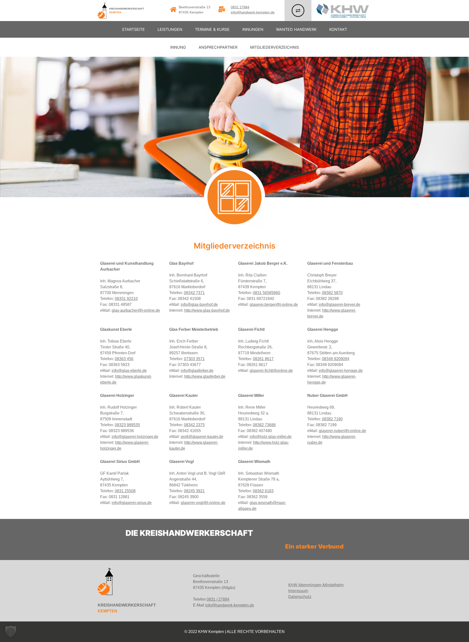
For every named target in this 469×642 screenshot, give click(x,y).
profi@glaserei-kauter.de (202, 437)
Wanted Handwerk (296, 29)
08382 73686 (264, 425)
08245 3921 (194, 491)
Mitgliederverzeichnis (274, 47)
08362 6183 (263, 491)
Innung (178, 47)
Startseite (133, 29)
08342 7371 (194, 293)
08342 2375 (194, 425)
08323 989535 (127, 425)
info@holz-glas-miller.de (271, 437)
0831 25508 (125, 491)
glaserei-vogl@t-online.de (203, 503)
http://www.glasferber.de (204, 376)
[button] (10, 631)
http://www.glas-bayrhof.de (207, 310)
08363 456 (124, 359)
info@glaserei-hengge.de (341, 370)
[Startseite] (102, 10)
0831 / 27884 (218, 599)
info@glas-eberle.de (129, 370)
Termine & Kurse (212, 29)
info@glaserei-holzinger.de (135, 437)
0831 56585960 (266, 293)
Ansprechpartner (218, 47)
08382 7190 (332, 419)
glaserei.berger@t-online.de (274, 304)
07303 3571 (194, 359)
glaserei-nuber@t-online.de (342, 431)
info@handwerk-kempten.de (253, 12)
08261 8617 (263, 359)
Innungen (252, 29)
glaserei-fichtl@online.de (271, 370)
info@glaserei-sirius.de (132, 503)
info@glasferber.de (197, 370)
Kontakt (338, 29)
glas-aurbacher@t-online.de (136, 310)
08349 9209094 (335, 359)
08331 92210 (126, 299)
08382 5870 (332, 293)
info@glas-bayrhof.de (199, 304)
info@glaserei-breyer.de (339, 304)
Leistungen (170, 29)
